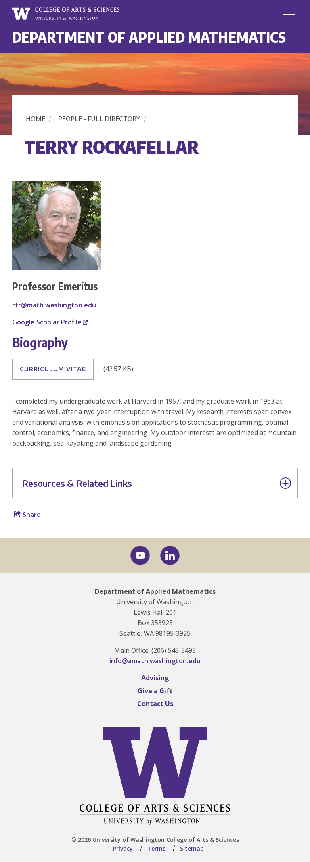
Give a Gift (155, 690)
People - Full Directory (99, 118)
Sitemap (192, 848)
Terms (156, 848)
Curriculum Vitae (53, 368)
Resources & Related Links (77, 483)
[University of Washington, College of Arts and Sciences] (65, 14)
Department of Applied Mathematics (149, 37)
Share (31, 514)
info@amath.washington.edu (155, 660)
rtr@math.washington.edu (54, 305)
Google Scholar (47, 321)
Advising (155, 677)
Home (35, 118)
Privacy (123, 848)
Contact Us (155, 703)
